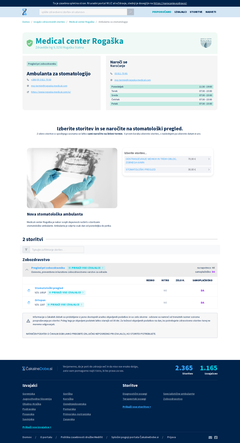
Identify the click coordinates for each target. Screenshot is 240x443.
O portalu (46, 437)
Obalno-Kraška (31, 404)
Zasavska (69, 419)
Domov (26, 21)
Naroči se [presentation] (118, 63)
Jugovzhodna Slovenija (37, 398)
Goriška (68, 393)
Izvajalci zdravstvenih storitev (49, 21)
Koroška (68, 398)
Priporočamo (161, 12)
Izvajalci (180, 12)
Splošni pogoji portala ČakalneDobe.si (135, 437)
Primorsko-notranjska (77, 414)
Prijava (171, 437)
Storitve (196, 12)
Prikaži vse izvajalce (86, 267)
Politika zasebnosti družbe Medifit (82, 437)
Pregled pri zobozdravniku (42, 63)
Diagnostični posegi (135, 393)
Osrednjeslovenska (74, 404)
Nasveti (211, 12)
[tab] (118, 63)
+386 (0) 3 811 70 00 (41, 79)
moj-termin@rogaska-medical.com (49, 85)
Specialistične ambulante (178, 393)
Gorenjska (28, 393)
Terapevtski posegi (134, 398)
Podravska (29, 409)
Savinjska (28, 419)
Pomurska (69, 409)
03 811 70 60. (121, 73)
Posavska (28, 414)
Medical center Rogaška (81, 21)
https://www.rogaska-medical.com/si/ (51, 91)
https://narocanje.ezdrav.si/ (170, 3)
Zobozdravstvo (173, 398)
